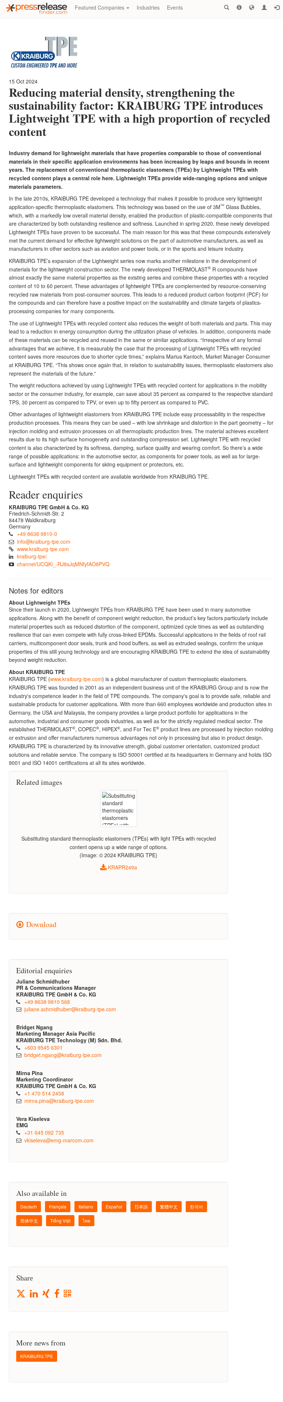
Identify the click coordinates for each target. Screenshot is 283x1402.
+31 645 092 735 (44, 1132)
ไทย (86, 1220)
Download (40, 924)
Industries (148, 7)
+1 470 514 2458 (44, 1093)
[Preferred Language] (251, 7)
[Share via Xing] (46, 1294)
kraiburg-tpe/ (32, 556)
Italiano (85, 1206)
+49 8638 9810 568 (47, 1001)
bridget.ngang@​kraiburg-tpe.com (63, 1055)
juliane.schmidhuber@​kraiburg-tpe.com (70, 1009)
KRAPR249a (121, 867)
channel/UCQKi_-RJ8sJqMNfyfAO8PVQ (63, 564)
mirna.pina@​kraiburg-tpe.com (59, 1100)
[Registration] (264, 7)
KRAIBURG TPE (36, 1356)
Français (57, 1206)
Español (114, 1206)
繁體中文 (169, 1206)
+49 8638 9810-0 (37, 533)
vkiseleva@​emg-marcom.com (59, 1140)
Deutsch (28, 1206)
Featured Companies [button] (100, 7)
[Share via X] (21, 1293)
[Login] (276, 7)
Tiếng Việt (60, 1220)
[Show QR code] (68, 1294)
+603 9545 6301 (43, 1047)
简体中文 (29, 1220)
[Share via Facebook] (57, 1294)
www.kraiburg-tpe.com (43, 549)
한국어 (196, 1206)
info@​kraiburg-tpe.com (43, 541)
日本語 (141, 1206)
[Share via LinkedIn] (34, 1294)
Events (175, 7)
